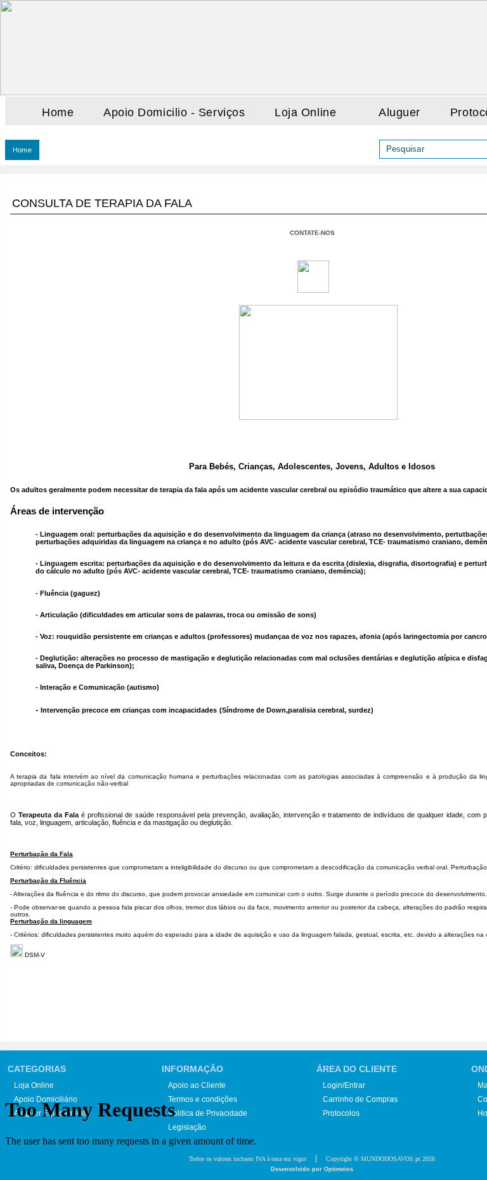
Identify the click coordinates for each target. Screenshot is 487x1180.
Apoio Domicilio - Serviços (174, 112)
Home (58, 112)
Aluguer (399, 112)
